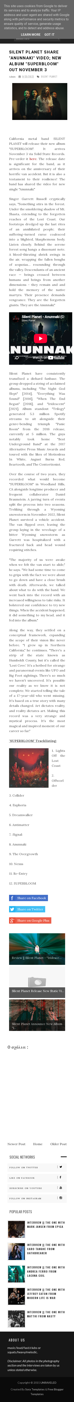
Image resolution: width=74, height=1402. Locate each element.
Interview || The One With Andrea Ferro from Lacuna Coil (46, 1271)
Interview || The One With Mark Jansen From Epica (46, 1224)
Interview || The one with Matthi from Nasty (46, 1314)
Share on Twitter (30, 909)
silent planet (49, 76)
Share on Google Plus (33, 920)
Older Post (58, 1144)
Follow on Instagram (25, 1198)
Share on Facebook (31, 898)
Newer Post (16, 1144)
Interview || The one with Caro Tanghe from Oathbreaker (46, 1249)
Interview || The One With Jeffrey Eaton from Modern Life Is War (46, 1293)
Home (37, 1144)
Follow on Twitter (23, 1167)
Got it (49, 34)
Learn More (30, 34)
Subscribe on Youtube (25, 1188)
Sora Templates (35, 1389)
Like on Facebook (22, 1178)
